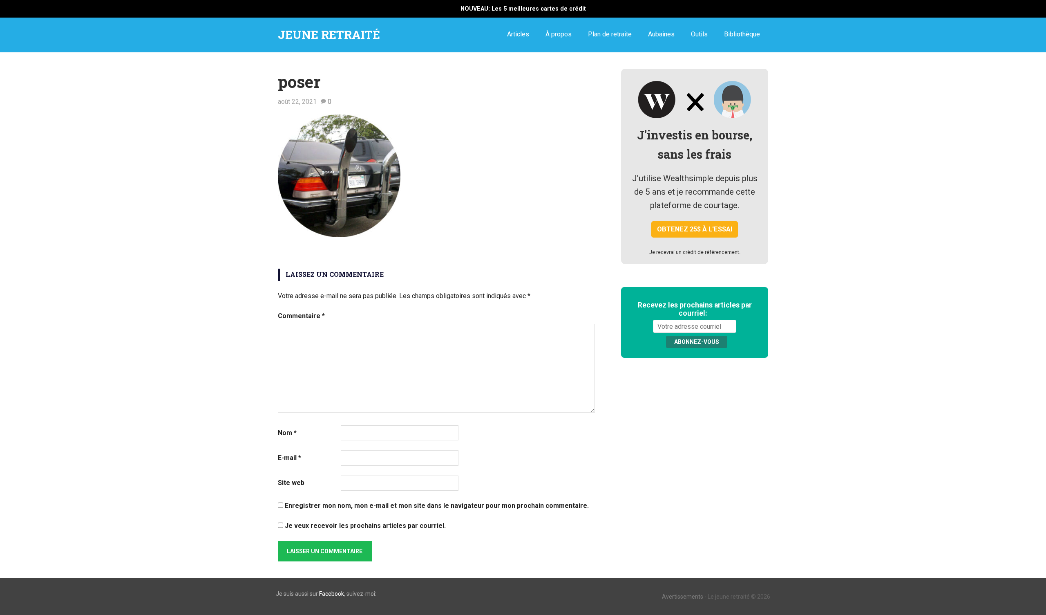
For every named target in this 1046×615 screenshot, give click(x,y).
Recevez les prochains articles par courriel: (695, 309)
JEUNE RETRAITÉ (329, 34)
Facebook (331, 593)
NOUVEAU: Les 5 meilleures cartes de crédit (523, 8)
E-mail (289, 458)
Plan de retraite (610, 34)
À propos (558, 34)
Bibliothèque (742, 34)
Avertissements (682, 596)
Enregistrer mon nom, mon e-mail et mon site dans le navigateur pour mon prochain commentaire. (437, 506)
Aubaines (661, 34)
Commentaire (301, 316)
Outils (699, 34)
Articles (518, 34)
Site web (291, 483)
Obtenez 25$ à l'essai (695, 229)
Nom (287, 433)
